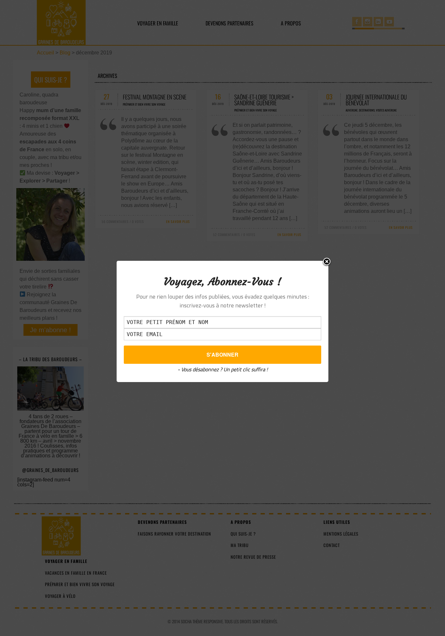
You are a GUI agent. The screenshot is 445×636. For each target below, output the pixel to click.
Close (327, 262)
